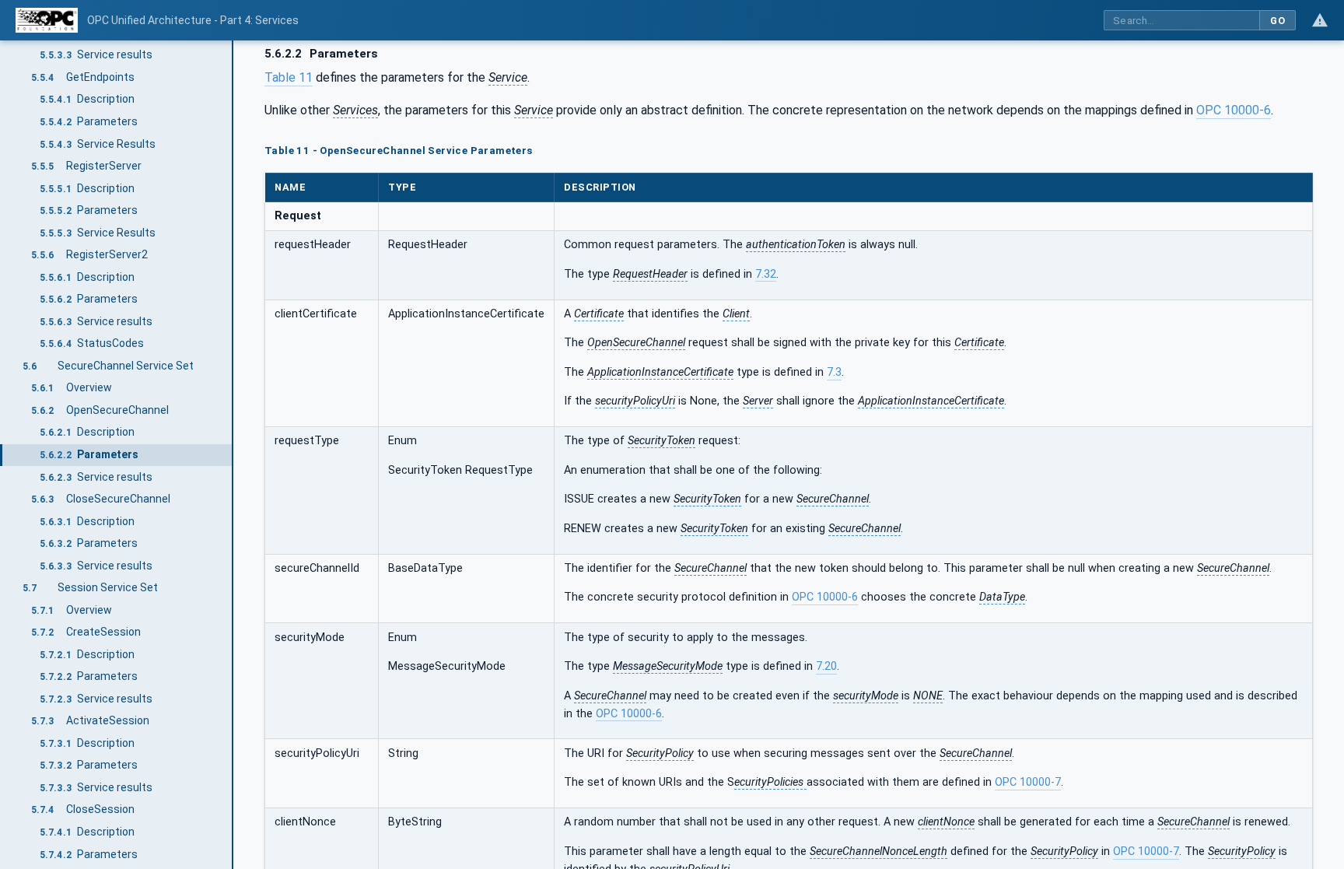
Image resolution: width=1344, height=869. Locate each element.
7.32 (765, 274)
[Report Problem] (1319, 20)
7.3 (834, 372)
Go (1277, 20)
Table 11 (288, 77)
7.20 (826, 666)
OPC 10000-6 (1233, 110)
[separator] (233, 454)
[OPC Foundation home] (47, 20)
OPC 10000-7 (1028, 782)
